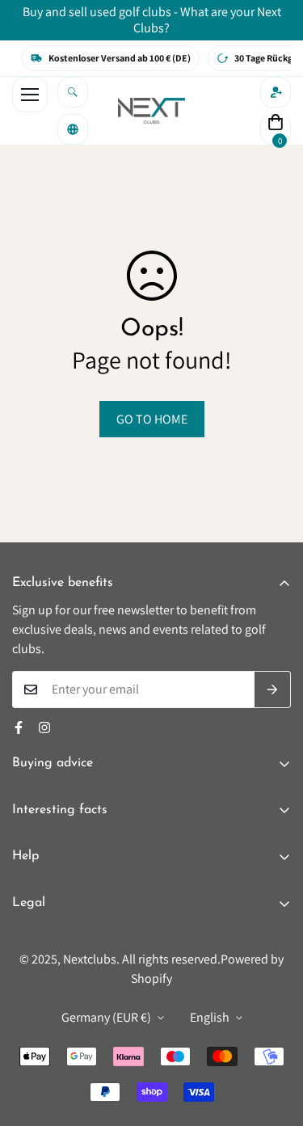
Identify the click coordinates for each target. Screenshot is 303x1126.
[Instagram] (44, 727)
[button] (275, 129)
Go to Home (151, 419)
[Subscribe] (273, 689)
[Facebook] (19, 727)
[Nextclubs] (151, 110)
